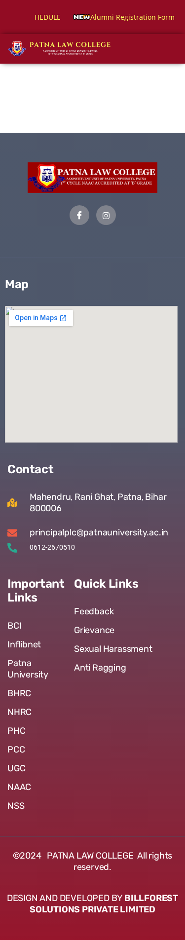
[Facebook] (79, 215)
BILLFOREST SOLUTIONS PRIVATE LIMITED (104, 904)
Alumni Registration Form (119, 17)
